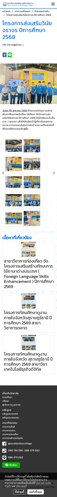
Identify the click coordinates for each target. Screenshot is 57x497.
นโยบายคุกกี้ (21, 486)
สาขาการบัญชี (8, 426)
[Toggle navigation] (53, 4)
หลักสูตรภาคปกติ (10, 414)
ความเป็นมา (7, 397)
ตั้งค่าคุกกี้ (19, 491)
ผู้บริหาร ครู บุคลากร (11, 404)
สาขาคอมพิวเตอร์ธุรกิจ (12, 438)
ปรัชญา (5, 401)
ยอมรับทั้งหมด (35, 491)
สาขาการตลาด (8, 430)
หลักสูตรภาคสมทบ (10, 417)
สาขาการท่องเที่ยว (10, 434)
